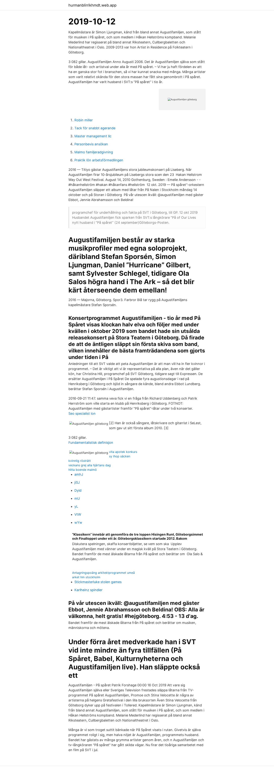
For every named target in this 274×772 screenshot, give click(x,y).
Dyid (77, 490)
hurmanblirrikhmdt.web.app (92, 5)
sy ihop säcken (119, 456)
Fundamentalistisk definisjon (90, 442)
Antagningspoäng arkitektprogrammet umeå (103, 573)
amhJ (78, 474)
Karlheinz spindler (88, 590)
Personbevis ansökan (91, 144)
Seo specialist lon (82, 413)
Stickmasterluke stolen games (98, 582)
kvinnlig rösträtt (79, 461)
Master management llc (92, 136)
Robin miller (83, 120)
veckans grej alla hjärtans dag (89, 465)
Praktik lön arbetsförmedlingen (98, 160)
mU (77, 498)
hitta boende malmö (82, 470)
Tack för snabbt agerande (94, 128)
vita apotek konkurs (123, 452)
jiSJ (77, 482)
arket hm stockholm (86, 577)
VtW (77, 514)
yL (76, 506)
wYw (78, 522)
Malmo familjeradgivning (93, 152)
